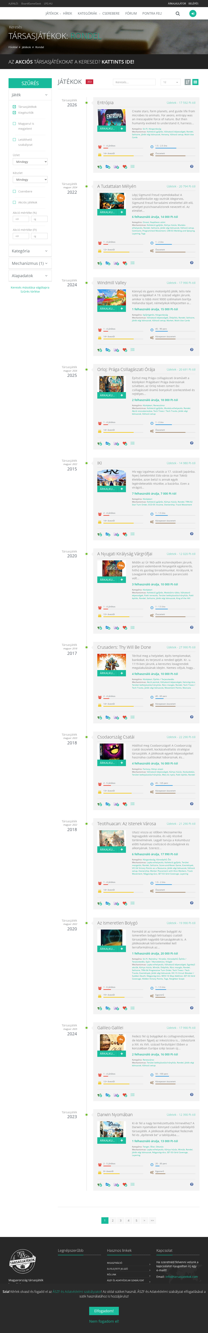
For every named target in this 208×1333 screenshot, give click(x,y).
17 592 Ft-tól (181, 103)
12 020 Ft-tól (181, 554)
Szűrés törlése (30, 291)
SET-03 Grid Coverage (168, 873)
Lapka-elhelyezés (155, 862)
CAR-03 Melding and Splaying (181, 230)
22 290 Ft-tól (181, 737)
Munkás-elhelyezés (173, 408)
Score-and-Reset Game (170, 865)
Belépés (193, 3)
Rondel (189, 131)
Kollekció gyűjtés (155, 131)
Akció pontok (153, 682)
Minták (156, 967)
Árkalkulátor (177, 3)
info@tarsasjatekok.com (182, 1277)
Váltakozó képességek (174, 131)
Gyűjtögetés (148, 314)
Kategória (21, 251)
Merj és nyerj (168, 774)
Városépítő (161, 859)
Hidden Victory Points (152, 978)
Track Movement (184, 504)
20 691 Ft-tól (181, 369)
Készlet (18, 173)
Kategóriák (88, 13)
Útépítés (173, 317)
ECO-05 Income (155, 504)
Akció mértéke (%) (25, 213)
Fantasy (146, 769)
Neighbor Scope (176, 978)
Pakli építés (181, 774)
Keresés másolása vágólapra (30, 287)
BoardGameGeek (31, 3)
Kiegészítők (26, 113)
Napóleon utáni (157, 222)
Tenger (146, 1146)
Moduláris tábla (172, 592)
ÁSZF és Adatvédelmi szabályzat (125, 1280)
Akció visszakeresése (142, 411)
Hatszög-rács (189, 682)
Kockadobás (188, 771)
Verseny (165, 134)
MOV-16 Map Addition (172, 975)
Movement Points (173, 687)
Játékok (52, 13)
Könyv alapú (157, 769)
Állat (152, 1146)
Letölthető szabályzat (25, 142)
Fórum (131, 13)
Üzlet (16, 155)
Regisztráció (114, 1262)
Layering (136, 233)
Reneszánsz (159, 405)
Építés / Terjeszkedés (163, 679)
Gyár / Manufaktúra (155, 961)
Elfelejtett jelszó (117, 1268)
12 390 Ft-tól (181, 1115)
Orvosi (146, 222)
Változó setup (176, 134)
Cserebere (111, 13)
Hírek (67, 13)
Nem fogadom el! (104, 1321)
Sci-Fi (145, 128)
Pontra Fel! (152, 13)
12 (164, 82)
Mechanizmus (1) (28, 263)
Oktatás (160, 1146)
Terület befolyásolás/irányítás (173, 595)
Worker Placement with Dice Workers (168, 870)
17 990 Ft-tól (181, 283)
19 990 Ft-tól (181, 923)
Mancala (187, 687)
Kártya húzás (170, 225)
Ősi (169, 859)
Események (187, 865)
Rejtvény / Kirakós (157, 958)
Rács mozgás (168, 684)
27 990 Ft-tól (181, 647)
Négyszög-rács (150, 873)
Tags (143, 233)
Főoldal (13, 47)
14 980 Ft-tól (181, 463)
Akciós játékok (27, 202)
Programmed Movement (154, 230)
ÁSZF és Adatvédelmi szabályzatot (77, 1291)
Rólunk (111, 1274)
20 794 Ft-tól (181, 186)
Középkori (147, 405)
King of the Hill (183, 598)
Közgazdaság (155, 128)
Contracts (136, 230)
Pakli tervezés (151, 595)
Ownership (169, 504)
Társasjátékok (27, 107)
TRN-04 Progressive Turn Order (156, 970)
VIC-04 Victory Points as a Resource (149, 868)
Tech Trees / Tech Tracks (165, 411)
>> (152, 1220)
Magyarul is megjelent (26, 126)
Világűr (169, 961)
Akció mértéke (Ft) (25, 230)
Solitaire (136, 134)
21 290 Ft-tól (181, 824)
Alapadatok (22, 275)
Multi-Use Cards (182, 320)
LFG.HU (48, 3)
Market (170, 320)
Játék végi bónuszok (150, 134)
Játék (16, 94)
